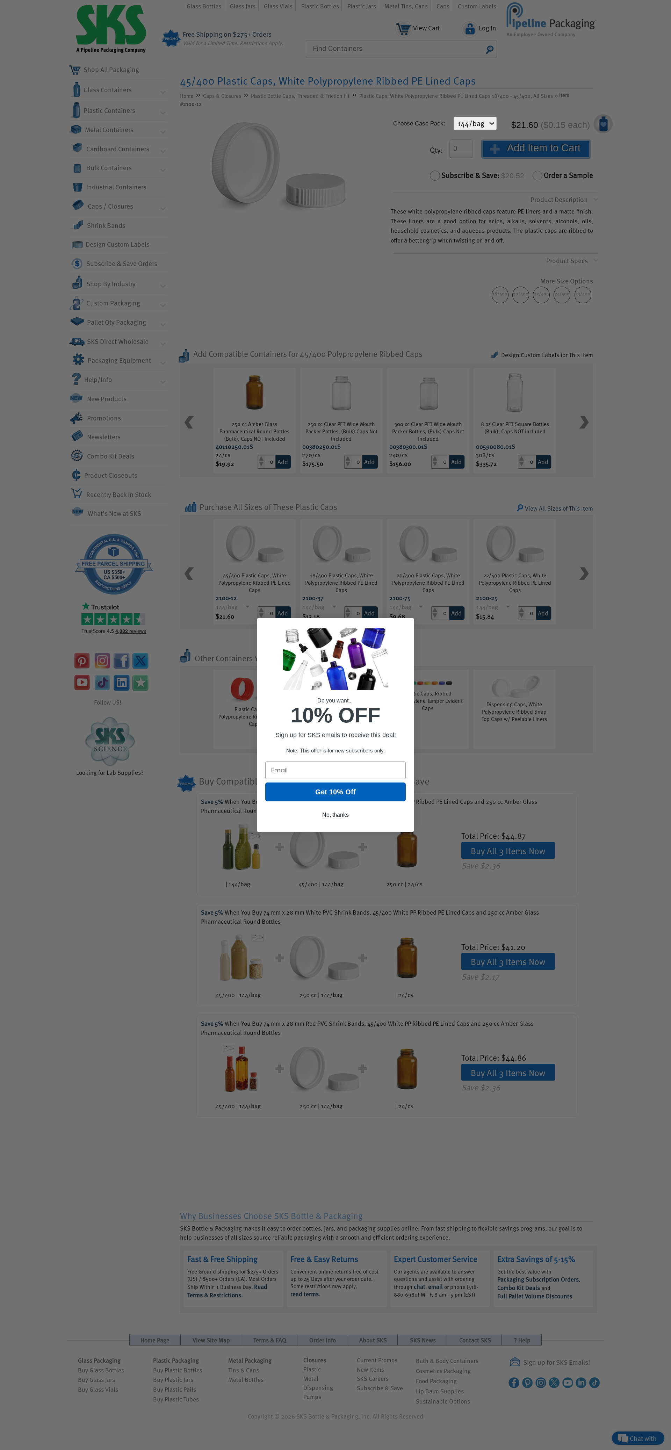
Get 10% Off (335, 792)
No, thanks (335, 815)
